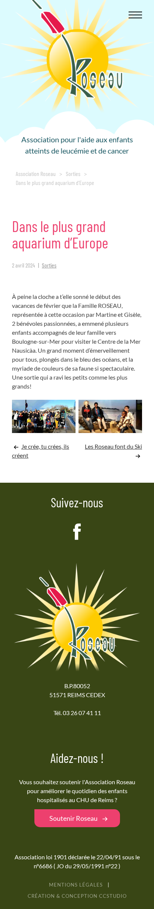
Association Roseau (36, 173)
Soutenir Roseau (73, 818)
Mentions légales (76, 885)
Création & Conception (77, 896)
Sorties (73, 173)
